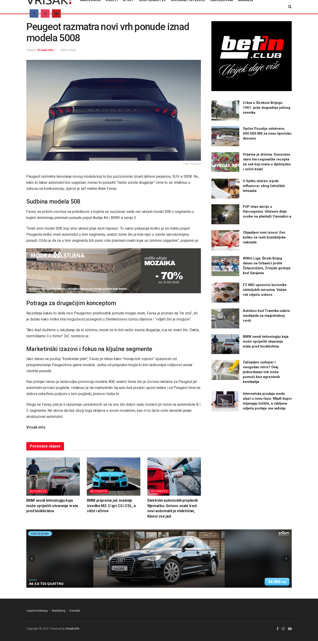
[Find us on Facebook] (34, 13)
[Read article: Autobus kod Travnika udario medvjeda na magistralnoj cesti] (225, 318)
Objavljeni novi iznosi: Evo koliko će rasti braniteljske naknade (264, 237)
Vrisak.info (45, 50)
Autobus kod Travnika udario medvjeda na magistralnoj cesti (266, 316)
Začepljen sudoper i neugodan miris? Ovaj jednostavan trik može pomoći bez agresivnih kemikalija (261, 372)
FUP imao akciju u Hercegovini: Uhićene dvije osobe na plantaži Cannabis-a (267, 211)
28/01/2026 (68, 50)
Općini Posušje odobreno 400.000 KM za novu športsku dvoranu (267, 133)
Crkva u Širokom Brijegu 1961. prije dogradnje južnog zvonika (266, 108)
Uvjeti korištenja (37, 610)
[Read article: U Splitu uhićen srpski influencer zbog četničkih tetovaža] (225, 189)
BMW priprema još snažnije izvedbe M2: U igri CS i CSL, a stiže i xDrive (111, 505)
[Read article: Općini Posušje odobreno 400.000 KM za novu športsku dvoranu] (225, 136)
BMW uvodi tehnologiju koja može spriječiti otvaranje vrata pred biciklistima (52, 505)
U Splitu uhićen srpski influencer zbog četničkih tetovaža (264, 186)
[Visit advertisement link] (113, 270)
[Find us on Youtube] (56, 13)
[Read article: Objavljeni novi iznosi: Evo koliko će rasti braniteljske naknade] (225, 240)
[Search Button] (290, 7)
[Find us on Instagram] (45, 13)
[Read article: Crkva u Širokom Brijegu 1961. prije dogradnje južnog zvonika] (225, 110)
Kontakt (75, 610)
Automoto (38, 491)
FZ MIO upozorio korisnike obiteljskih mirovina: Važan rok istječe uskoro (265, 290)
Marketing (58, 610)
